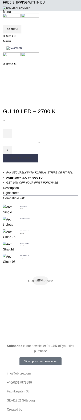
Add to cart (20, 158)
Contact (40, 326)
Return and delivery (40, 290)
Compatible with (14, 198)
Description (11, 188)
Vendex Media (33, 409)
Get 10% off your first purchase (32, 182)
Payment (40, 308)
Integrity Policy (40, 299)
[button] (40, 188)
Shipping (40, 317)
